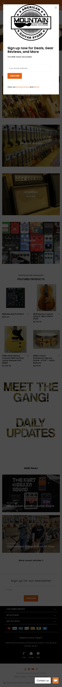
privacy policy (22, 87)
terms (36, 87)
